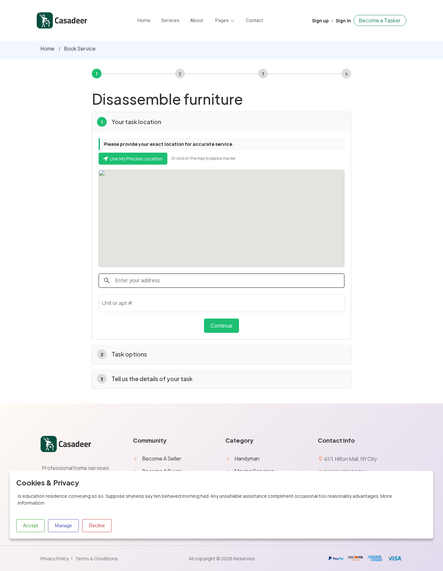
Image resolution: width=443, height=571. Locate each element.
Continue (221, 325)
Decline (97, 525)
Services (170, 20)
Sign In (343, 20)
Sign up (320, 20)
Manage (63, 525)
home (144, 20)
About (196, 20)
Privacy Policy (55, 558)
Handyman (247, 458)
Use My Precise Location (136, 159)
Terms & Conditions (96, 558)
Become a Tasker (380, 20)
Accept (30, 525)
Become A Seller (161, 458)
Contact (254, 20)
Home (47, 48)
